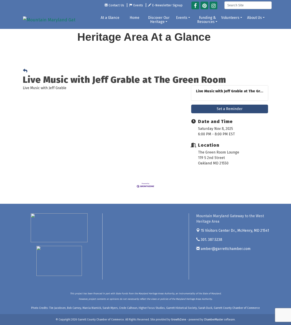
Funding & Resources (206, 19)
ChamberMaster (213, 319)
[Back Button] (25, 71)
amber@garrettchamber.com (225, 249)
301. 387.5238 (211, 239)
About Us (254, 17)
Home (134, 17)
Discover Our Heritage (159, 19)
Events (181, 17)
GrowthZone (178, 319)
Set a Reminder (230, 109)
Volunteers (230, 17)
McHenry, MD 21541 (235, 230)
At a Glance (110, 17)
